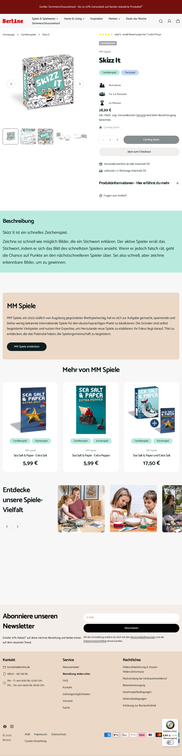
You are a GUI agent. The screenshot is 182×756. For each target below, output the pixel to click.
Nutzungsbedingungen (142, 637)
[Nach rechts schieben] (80, 84)
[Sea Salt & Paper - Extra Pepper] (91, 410)
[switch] (170, 742)
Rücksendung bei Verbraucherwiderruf (145, 678)
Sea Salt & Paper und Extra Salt (151, 455)
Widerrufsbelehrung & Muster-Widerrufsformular (140, 669)
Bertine (7, 740)
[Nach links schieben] (11, 84)
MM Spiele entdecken (26, 346)
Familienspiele (28, 35)
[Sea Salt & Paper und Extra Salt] (152, 410)
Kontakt (67, 687)
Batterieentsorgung (134, 685)
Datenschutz (58, 734)
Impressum (40, 734)
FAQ (65, 680)
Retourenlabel (71, 667)
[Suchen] (160, 21)
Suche (66, 707)
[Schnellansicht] (49, 393)
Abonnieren (131, 628)
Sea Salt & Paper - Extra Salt (30, 455)
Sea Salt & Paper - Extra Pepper (91, 455)
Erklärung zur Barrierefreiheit (139, 705)
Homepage (9, 35)
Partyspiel (130, 72)
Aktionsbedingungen (134, 698)
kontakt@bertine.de (18, 667)
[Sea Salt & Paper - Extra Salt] (30, 410)
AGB (27, 734)
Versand (141, 115)
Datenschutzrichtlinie (95, 641)
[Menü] (176, 721)
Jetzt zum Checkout (139, 151)
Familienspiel (109, 72)
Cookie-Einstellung (35, 741)
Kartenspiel (41, 441)
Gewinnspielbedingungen (137, 692)
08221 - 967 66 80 (17, 674)
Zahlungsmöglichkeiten (76, 694)
